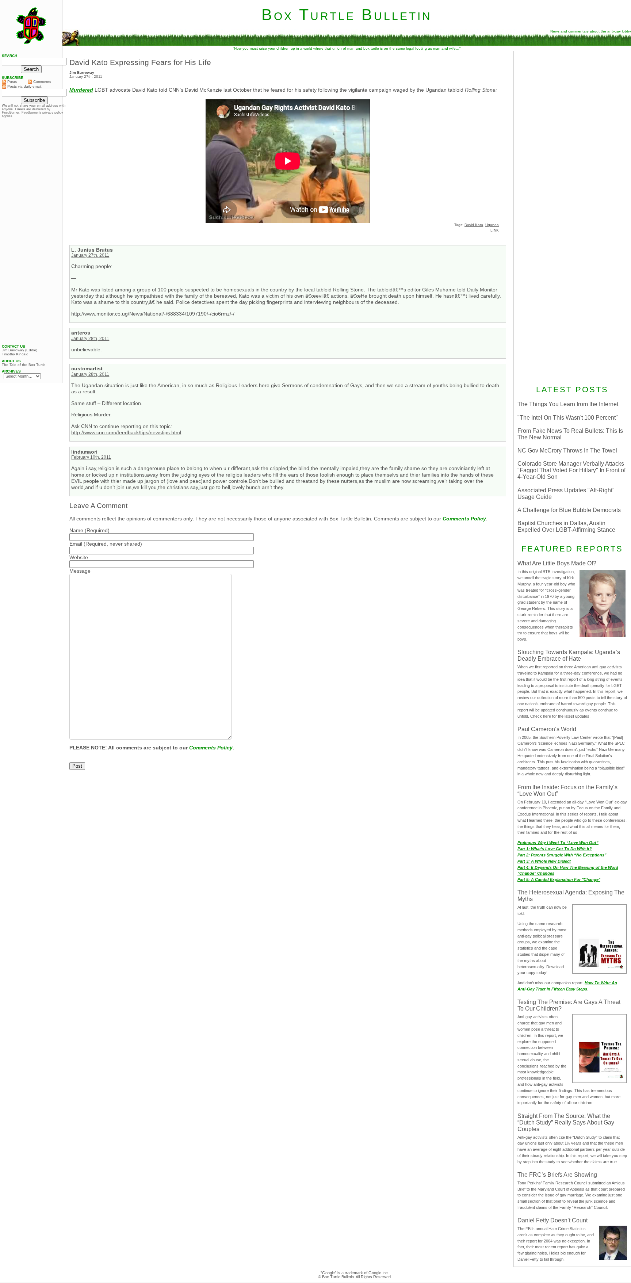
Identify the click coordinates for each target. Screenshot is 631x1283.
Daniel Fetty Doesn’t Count (552, 1220)
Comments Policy (464, 519)
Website (78, 557)
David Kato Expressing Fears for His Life (140, 62)
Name (76, 530)
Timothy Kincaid (15, 354)
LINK (494, 230)
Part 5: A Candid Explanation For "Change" (558, 879)
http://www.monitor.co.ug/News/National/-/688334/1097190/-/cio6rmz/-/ (152, 314)
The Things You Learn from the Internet (567, 404)
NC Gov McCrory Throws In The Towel (567, 450)
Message (80, 571)
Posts (11, 82)
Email (75, 544)
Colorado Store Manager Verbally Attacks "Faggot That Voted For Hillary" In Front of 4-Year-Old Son (571, 470)
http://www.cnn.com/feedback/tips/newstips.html (126, 432)
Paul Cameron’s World (546, 729)
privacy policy (52, 112)
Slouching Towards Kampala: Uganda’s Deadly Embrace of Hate (568, 655)
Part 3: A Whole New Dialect (544, 861)
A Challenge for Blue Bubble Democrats (569, 510)
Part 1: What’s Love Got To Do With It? (554, 849)
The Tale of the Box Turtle (24, 365)
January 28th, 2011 (90, 338)
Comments (41, 82)
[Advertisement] (572, 101)
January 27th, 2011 (90, 255)
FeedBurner (10, 112)
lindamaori (84, 452)
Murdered (81, 90)
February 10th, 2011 (91, 457)
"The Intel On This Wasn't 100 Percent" (567, 418)
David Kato (473, 225)
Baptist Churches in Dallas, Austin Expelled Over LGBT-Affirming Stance (566, 526)
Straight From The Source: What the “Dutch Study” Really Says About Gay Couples (565, 1122)
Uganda (492, 225)
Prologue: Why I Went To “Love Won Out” (558, 842)
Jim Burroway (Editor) (19, 350)
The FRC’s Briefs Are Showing (557, 1175)
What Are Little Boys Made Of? (556, 563)
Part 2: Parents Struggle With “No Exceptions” (562, 855)
